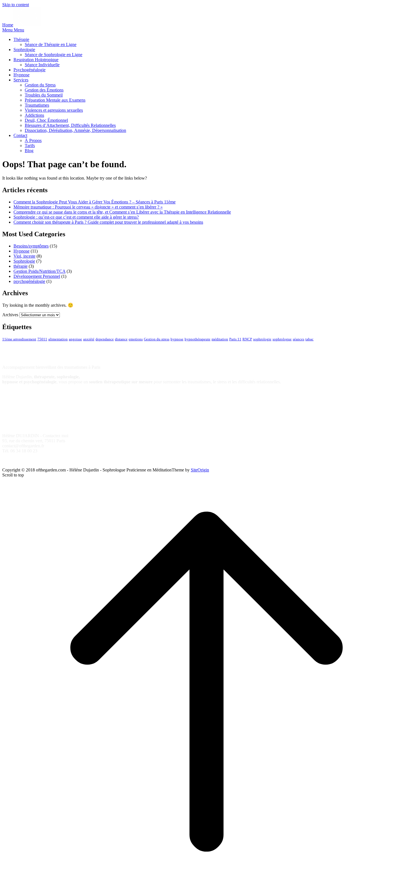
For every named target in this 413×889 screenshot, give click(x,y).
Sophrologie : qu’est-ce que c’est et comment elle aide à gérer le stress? (76, 217)
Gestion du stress (156, 339)
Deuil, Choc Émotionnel (46, 120)
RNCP (247, 339)
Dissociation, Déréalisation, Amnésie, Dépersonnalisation (75, 130)
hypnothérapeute (197, 339)
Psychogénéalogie (29, 69)
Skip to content (15, 4)
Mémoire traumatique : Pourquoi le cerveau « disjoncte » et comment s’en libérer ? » (88, 207)
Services (20, 79)
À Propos (33, 140)
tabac (309, 339)
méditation (220, 339)
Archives (10, 314)
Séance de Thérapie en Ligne (50, 44)
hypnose (177, 339)
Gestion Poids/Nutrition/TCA (39, 271)
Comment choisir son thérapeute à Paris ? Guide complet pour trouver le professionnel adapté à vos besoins (108, 222)
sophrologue (282, 339)
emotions (136, 339)
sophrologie (262, 339)
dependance (105, 339)
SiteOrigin (200, 470)
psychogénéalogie (29, 281)
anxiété (88, 339)
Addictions (34, 115)
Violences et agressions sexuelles (54, 110)
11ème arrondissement (19, 339)
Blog (29, 150)
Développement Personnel (36, 276)
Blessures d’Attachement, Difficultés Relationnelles (70, 125)
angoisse (75, 339)
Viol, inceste (24, 256)
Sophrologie (24, 49)
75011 (42, 339)
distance (121, 339)
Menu (13, 30)
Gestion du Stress (40, 85)
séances (298, 339)
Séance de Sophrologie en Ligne (53, 54)
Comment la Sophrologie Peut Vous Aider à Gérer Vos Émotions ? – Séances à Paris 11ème (94, 202)
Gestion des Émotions (44, 90)
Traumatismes (37, 105)
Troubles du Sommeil (44, 95)
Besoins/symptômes (31, 246)
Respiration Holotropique (35, 59)
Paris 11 (235, 339)
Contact (20, 135)
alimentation (58, 339)
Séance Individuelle (42, 64)
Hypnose (21, 74)
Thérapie (21, 39)
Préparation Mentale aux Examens (55, 100)
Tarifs (30, 145)
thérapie (20, 266)
